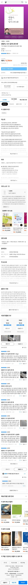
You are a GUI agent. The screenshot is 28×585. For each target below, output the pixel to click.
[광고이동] (22, 2)
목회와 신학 (21, 241)
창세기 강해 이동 (6, 514)
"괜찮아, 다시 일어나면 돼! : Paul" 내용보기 (14, 358)
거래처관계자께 (18, 575)
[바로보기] (4, 338)
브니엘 (2, 50)
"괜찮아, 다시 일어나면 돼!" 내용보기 (14, 422)
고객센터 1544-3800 (9, 566)
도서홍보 (12, 576)
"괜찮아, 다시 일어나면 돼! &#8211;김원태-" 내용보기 (14, 438)
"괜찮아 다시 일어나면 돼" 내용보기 (14, 374)
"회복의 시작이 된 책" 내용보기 (14, 390)
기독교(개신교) (13, 241)
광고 (16, 576)
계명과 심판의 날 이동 (6, 542)
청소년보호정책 (20, 573)
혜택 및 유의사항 (7, 331)
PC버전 (8, 575)
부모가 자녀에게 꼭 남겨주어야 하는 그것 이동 (18, 223)
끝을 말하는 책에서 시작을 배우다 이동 (17, 541)
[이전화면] (2, 2)
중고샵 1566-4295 (14, 567)
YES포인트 (3, 63)
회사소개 (12, 575)
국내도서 (4, 241)
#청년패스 (4, 113)
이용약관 (6, 573)
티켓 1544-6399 (19, 566)
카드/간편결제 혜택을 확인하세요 (17, 72)
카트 (26, 2)
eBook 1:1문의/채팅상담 (13, 569)
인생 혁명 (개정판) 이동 (7, 223)
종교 (8, 241)
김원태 (2, 49)
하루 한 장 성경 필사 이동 (17, 515)
